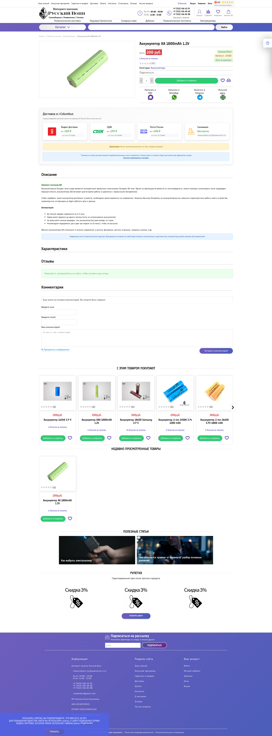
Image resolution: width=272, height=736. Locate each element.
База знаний (141, 666)
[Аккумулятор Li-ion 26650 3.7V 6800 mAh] (214, 391)
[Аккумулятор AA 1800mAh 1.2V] (58, 472)
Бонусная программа (145, 671)
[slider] (145, 63)
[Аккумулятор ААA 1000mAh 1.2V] (97, 391)
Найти (224, 27)
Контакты (139, 691)
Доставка (139, 681)
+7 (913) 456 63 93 (82, 683)
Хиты (210, 3)
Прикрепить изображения (56, 349)
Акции (193, 3)
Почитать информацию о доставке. (136, 158)
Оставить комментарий (216, 350)
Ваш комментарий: (50, 327)
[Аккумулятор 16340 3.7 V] (58, 391)
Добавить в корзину (186, 80)
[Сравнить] (229, 81)
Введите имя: (48, 307)
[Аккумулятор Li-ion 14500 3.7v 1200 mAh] (175, 391)
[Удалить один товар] (141, 80)
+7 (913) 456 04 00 (83, 688)
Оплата (138, 686)
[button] (222, 81)
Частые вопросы (143, 707)
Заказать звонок (181, 17)
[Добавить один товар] (151, 80)
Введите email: (48, 317)
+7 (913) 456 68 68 (83, 686)
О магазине (140, 696)
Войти (187, 666)
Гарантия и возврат (144, 676)
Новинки (202, 3)
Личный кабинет (192, 671)
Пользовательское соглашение (170, 732)
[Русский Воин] (62, 13)
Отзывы (138, 702)
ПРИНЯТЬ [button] (54, 731)
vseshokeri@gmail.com (84, 693)
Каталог (60, 27)
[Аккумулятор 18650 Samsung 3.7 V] (136, 391)
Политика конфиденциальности (139, 732)
